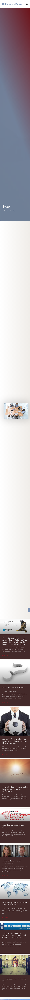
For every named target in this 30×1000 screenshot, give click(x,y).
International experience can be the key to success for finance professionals (15, 789)
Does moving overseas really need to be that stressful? (14, 904)
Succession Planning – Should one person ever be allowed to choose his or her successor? (14, 741)
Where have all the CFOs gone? (13, 687)
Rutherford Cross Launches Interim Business (12, 862)
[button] (27, 4)
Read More (5, 655)
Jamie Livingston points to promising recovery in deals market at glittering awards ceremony (14, 935)
